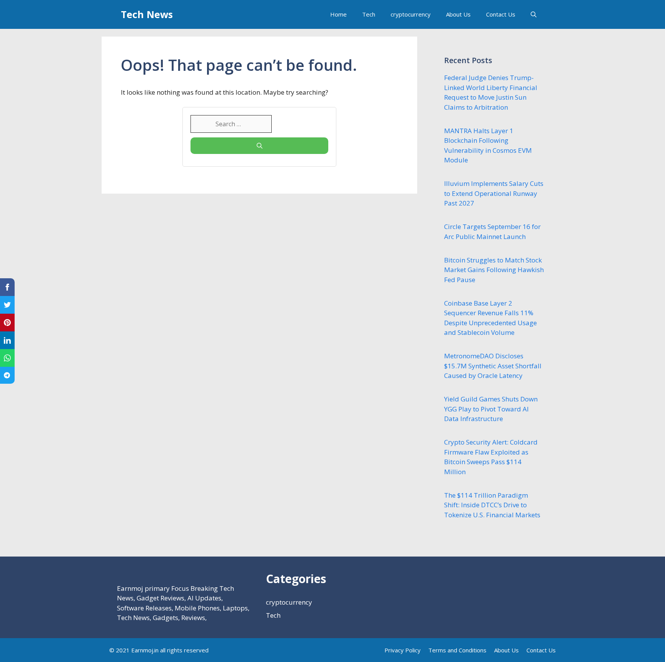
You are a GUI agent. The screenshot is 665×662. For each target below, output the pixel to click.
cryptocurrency (411, 14)
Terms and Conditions (457, 650)
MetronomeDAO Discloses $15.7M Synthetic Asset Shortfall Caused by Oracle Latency (492, 365)
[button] (533, 14)
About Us (458, 14)
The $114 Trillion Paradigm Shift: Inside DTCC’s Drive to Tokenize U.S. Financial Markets (492, 505)
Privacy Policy (402, 650)
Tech (368, 14)
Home (338, 14)
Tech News (147, 14)
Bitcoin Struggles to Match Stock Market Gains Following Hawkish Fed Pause (494, 270)
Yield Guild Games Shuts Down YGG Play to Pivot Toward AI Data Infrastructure (491, 409)
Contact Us (500, 14)
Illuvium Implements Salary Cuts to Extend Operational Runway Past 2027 (493, 193)
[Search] (259, 145)
